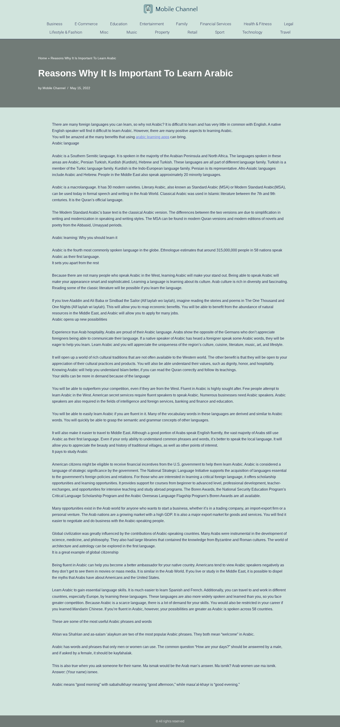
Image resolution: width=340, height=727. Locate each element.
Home (42, 58)
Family (182, 24)
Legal (288, 24)
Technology (252, 32)
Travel (285, 32)
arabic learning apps (152, 137)
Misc (104, 32)
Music (132, 32)
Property (162, 32)
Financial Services (215, 24)
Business (54, 24)
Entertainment (152, 24)
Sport (219, 32)
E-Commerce (86, 24)
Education (118, 24)
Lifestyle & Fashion (65, 32)
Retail (192, 32)
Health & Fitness (258, 24)
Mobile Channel (54, 88)
